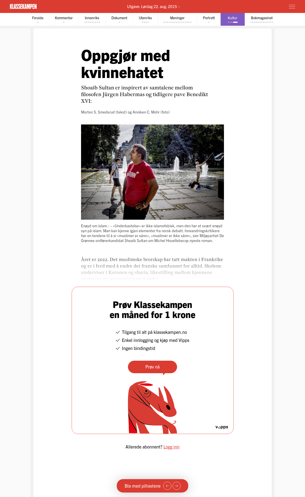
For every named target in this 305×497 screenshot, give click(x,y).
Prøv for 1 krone (265, 6)
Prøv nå (152, 366)
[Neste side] (177, 486)
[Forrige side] (167, 486)
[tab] (37, 19)
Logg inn (171, 446)
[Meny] (292, 6)
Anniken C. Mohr (146, 112)
